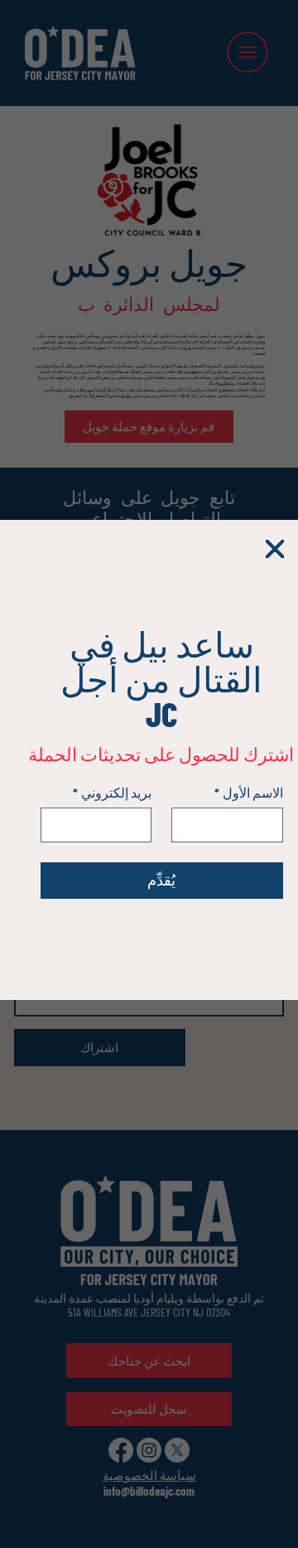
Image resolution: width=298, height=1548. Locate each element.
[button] (275, 550)
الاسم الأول (248, 792)
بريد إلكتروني (112, 792)
